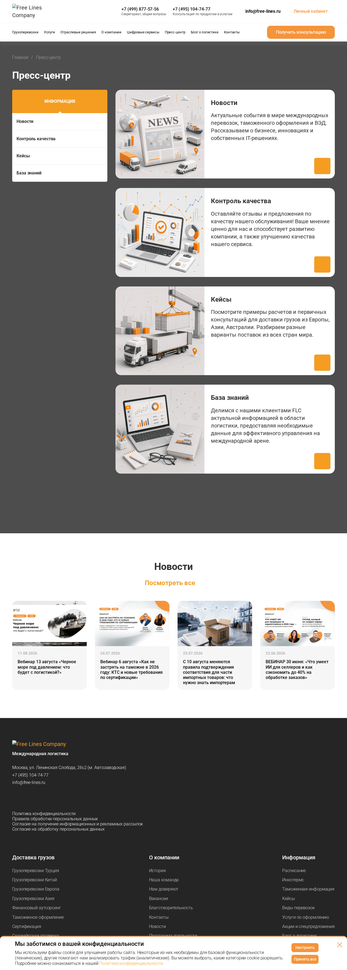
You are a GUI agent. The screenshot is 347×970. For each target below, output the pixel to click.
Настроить (305, 947)
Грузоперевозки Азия (33, 898)
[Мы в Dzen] (44, 798)
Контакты (159, 917)
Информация (59, 101)
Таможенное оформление (38, 917)
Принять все (305, 959)
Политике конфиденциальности (130, 963)
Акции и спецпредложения (308, 926)
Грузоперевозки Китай (34, 879)
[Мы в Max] (30, 798)
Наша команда (164, 879)
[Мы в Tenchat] (73, 798)
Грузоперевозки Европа (35, 889)
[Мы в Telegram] (16, 798)
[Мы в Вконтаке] (58, 798)
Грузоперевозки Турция (35, 870)
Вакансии (158, 898)
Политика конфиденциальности (44, 813)
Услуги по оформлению (305, 917)
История (157, 870)
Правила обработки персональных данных (55, 818)
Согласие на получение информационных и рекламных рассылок (77, 824)
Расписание (294, 870)
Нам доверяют (164, 889)
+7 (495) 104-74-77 (30, 775)
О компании (164, 857)
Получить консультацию (301, 32)
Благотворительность (171, 907)
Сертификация (26, 926)
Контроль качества (36, 138)
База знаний (29, 173)
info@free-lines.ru (263, 11)
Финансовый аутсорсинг (36, 907)
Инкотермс (293, 879)
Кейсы (23, 155)
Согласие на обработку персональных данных (58, 829)
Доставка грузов (33, 857)
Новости (25, 121)
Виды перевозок (298, 907)
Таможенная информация (308, 889)
